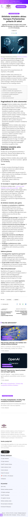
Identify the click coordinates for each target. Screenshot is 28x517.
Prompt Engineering (14, 13)
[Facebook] (11, 33)
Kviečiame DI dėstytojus (6, 506)
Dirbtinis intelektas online (6, 500)
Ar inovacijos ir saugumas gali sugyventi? (12, 92)
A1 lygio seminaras (5, 458)
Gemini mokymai (4, 470)
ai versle (9, 299)
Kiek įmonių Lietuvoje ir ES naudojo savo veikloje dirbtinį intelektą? (13, 343)
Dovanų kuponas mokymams (7, 503)
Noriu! (5, 452)
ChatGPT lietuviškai (5, 495)
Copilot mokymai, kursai (6, 467)
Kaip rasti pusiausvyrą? (8, 98)
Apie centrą (3, 486)
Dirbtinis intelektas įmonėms (6, 489)
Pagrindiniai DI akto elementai (10, 89)
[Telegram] (16, 33)
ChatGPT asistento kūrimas (6, 464)
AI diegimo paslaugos (5, 492)
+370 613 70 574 (5, 1)
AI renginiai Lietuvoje (5, 498)
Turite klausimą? (21, 6)
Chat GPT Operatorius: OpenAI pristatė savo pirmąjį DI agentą (13, 371)
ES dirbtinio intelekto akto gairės (10, 94)
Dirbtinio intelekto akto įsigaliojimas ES (12, 90)
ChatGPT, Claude (6, 336)
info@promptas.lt (16, 1)
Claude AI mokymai (5, 472)
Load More (14, 419)
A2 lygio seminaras (5, 461)
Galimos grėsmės (7, 96)
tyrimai (16, 299)
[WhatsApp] (14, 33)
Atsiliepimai (3, 478)
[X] (13, 33)
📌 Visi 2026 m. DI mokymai (7, 475)
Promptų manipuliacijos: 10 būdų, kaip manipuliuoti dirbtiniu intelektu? (13, 400)
